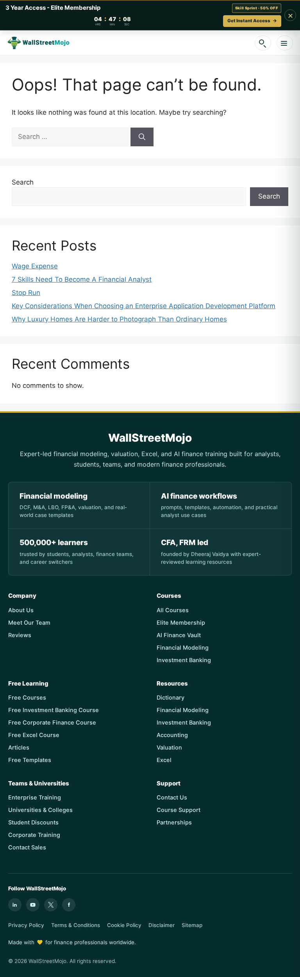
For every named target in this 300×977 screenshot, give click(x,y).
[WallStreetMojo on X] (50, 904)
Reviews (19, 635)
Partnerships (174, 822)
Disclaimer (161, 925)
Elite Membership (181, 622)
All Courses (173, 610)
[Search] (142, 137)
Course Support (178, 810)
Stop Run (26, 293)
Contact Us (172, 797)
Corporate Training (34, 834)
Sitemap (192, 925)
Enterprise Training (34, 797)
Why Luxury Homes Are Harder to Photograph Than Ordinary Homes (119, 319)
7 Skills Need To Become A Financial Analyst (82, 279)
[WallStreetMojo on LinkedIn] (14, 904)
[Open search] (263, 43)
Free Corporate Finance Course (52, 722)
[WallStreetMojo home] (38, 43)
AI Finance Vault (179, 635)
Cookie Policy (124, 925)
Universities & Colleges (40, 810)
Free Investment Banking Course (53, 710)
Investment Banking (184, 660)
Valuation (169, 747)
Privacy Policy (26, 925)
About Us (21, 610)
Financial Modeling (183, 647)
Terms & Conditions (75, 925)
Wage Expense (35, 266)
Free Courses (27, 697)
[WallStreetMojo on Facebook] (68, 904)
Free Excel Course (33, 735)
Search (23, 182)
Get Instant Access (252, 20)
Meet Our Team (29, 622)
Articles (18, 747)
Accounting (172, 735)
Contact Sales (27, 847)
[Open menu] (285, 43)
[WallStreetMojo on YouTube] (32, 904)
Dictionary (170, 697)
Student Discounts (33, 822)
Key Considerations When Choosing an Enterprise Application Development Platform (143, 306)
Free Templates (29, 760)
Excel (164, 760)
